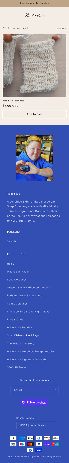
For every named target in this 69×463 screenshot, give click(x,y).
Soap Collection (17, 279)
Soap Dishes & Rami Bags (23, 335)
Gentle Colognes (17, 303)
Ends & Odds (15, 319)
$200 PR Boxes (16, 367)
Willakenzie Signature (28, 456)
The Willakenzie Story (20, 343)
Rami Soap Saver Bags (13, 100)
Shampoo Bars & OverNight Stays (28, 311)
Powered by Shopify (50, 456)
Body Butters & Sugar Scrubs (25, 295)
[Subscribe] (55, 390)
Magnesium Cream (18, 271)
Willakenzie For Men (19, 327)
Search (11, 241)
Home (10, 263)
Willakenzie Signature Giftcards (27, 359)
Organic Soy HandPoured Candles (28, 287)
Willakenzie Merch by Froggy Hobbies (31, 351)
